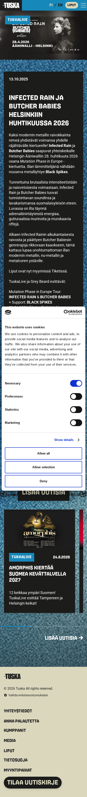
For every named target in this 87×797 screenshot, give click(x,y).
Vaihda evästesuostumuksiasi (28, 695)
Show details (63, 440)
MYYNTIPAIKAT (18, 770)
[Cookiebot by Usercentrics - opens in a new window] (63, 312)
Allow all (43, 453)
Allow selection (43, 467)
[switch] (76, 396)
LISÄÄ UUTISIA (61, 638)
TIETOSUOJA (15, 760)
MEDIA (10, 741)
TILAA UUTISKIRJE (32, 782)
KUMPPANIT (15, 730)
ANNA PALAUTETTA (21, 721)
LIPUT (71, 5)
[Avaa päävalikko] (83, 5)
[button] (39, 561)
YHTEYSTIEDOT (18, 711)
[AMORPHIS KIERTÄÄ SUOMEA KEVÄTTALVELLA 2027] (39, 561)
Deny (43, 481)
